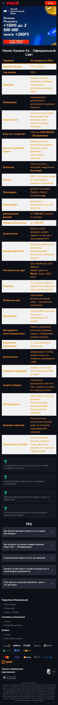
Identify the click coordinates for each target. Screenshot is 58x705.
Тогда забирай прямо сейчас (16, 42)
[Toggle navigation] (3, 3)
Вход (50, 3)
